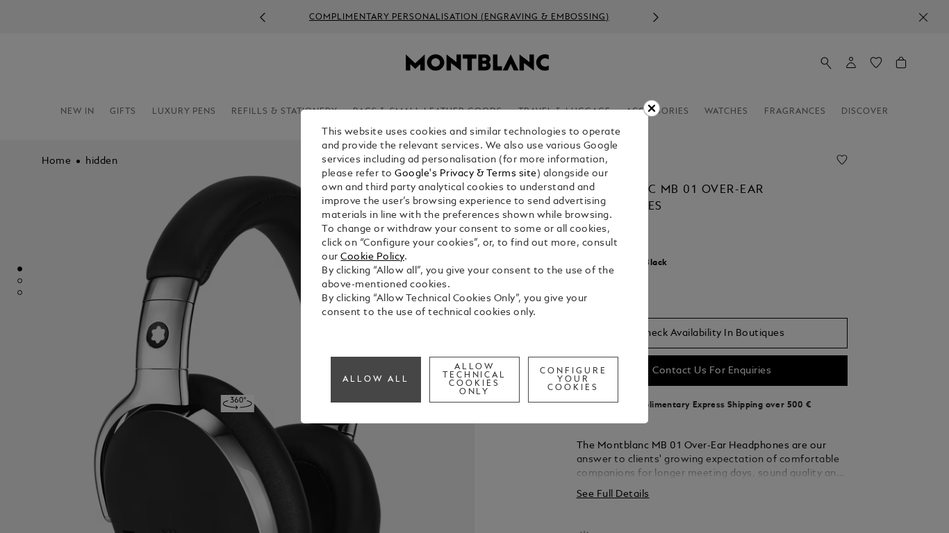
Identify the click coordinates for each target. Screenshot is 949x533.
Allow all (376, 379)
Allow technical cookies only (475, 379)
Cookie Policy (372, 257)
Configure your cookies (573, 379)
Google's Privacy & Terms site (466, 173)
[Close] (651, 108)
